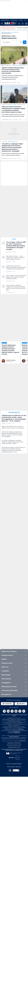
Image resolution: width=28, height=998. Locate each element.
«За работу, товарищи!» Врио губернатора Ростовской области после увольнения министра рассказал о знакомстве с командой (12, 147)
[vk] (8, 711)
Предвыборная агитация (9, 686)
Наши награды (5, 675)
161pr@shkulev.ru (22, 740)
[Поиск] (19, 23)
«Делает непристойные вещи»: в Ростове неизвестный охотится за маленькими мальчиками (13, 70)
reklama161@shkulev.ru (14, 736)
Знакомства (14, 20)
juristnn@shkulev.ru (16, 731)
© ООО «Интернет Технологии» (14, 766)
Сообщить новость (7, 655)
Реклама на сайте (6, 663)
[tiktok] (23, 711)
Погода (21, 20)
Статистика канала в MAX (9, 690)
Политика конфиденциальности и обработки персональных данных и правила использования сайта (14, 750)
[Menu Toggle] (2, 23)
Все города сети (6, 694)
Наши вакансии (6, 678)
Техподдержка (6, 682)
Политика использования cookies (14, 745)
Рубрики (4, 659)
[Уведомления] (22, 23)
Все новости (14, 32)
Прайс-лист (5, 667)
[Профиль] (26, 23)
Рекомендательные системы (14, 747)
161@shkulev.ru (20, 729)
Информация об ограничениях (14, 742)
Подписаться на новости (9, 651)
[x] (19, 711)
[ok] (12, 711)
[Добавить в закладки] (25, 82)
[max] (15, 711)
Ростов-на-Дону (6, 32)
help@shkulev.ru (17, 732)
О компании (5, 671)
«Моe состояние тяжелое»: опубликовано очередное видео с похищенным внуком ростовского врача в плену (13, 109)
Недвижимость (5, 20)
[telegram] (4, 711)
